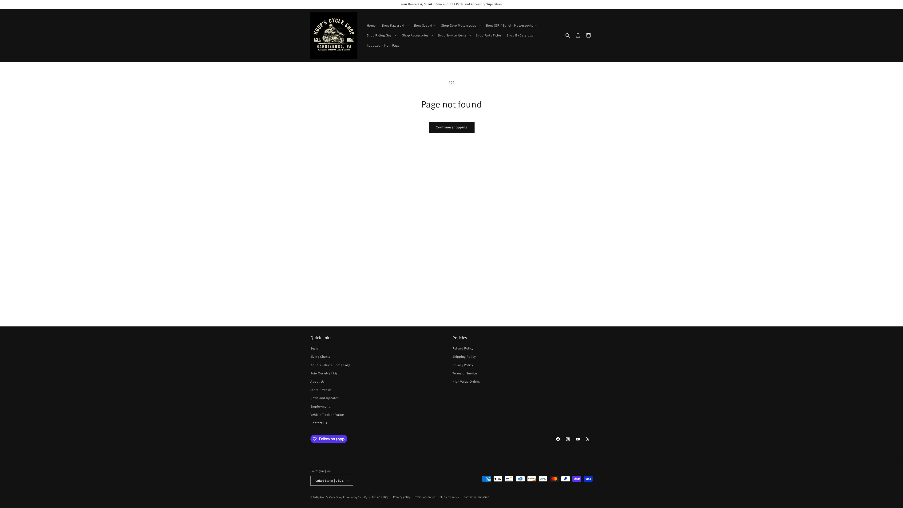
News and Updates (324, 398)
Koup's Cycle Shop (331, 497)
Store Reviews (321, 390)
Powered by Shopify (355, 497)
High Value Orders (466, 381)
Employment (320, 406)
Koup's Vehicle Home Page (330, 365)
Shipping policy (449, 497)
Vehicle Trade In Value (327, 415)
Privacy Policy (462, 365)
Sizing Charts (320, 356)
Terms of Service (464, 373)
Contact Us (318, 423)
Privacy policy (402, 497)
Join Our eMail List (324, 373)
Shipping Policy (464, 356)
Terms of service (425, 497)
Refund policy (380, 497)
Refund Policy (462, 348)
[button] (395, 25)
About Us (317, 381)
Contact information (476, 497)
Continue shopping (451, 127)
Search (315, 348)
